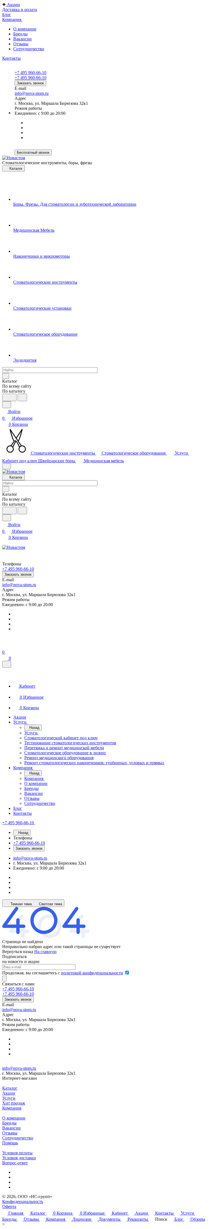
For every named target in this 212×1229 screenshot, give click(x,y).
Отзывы (20, 43)
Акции (8, 1093)
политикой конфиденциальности (92, 972)
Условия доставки (19, 1157)
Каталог (9, 1088)
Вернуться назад (17, 951)
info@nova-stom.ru (32, 93)
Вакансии (22, 38)
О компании (24, 29)
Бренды (20, 34)
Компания (11, 1108)
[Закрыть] (6, 664)
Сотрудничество (28, 48)
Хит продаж (13, 1103)
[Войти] (4, 645)
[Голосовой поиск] (9, 397)
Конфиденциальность (22, 1201)
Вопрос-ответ (15, 1162)
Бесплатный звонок (33, 152)
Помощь (10, 1143)
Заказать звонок (30, 83)
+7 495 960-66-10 (30, 72)
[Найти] (22, 397)
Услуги (8, 1098)
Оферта (9, 1206)
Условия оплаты (17, 1152)
